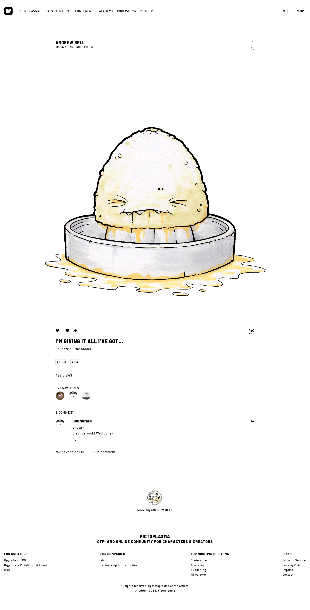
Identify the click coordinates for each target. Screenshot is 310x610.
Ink (76, 362)
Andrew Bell (70, 42)
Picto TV (146, 11)
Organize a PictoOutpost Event (25, 565)
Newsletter (198, 574)
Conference (85, 11)
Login (280, 11)
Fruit (62, 362)
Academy (106, 11)
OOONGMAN (82, 421)
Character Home (57, 11)
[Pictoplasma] (8, 11)
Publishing (126, 11)
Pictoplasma (29, 11)
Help (7, 570)
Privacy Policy (293, 565)
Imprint (288, 570)
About (104, 560)
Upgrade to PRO (15, 560)
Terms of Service (294, 560)
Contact (288, 574)
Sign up (297, 11)
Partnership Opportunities (118, 565)
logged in (87, 452)
